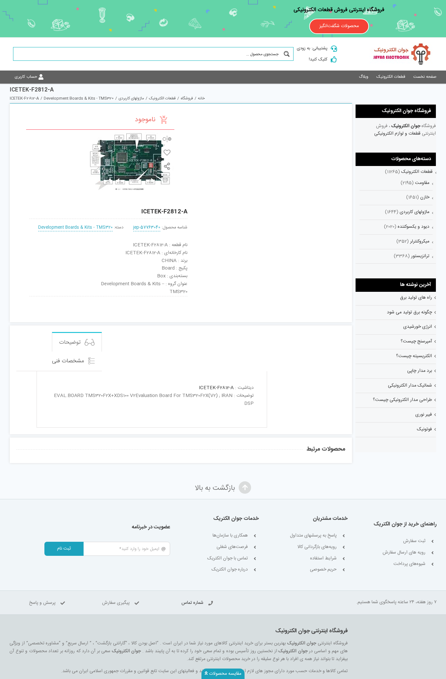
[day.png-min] (76, 299)
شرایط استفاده (323, 558)
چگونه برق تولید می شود (409, 312)
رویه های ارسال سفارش (404, 552)
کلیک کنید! (318, 59)
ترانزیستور (420, 256)
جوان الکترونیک (405, 126)
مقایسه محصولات (224, 674)
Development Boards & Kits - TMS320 (75, 227)
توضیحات (70, 342)
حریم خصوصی (323, 569)
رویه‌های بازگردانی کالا (317, 547)
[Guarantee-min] (44, 299)
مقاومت (422, 183)
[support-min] (140, 299)
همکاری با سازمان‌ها (230, 535)
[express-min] (172, 299)
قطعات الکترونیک (417, 172)
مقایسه (167, 138)
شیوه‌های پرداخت (409, 564)
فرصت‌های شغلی (232, 547)
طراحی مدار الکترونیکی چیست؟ (402, 400)
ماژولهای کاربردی (414, 212)
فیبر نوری (423, 415)
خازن (424, 197)
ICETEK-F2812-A (216, 388)
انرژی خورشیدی (417, 327)
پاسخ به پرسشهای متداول (313, 535)
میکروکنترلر (419, 241)
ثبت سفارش (414, 541)
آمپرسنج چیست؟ (416, 341)
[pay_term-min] (108, 299)
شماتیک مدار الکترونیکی (410, 385)
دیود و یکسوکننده (413, 227)
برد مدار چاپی (419, 371)
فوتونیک (424, 429)
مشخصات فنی (69, 361)
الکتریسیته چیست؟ (414, 356)
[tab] (77, 342)
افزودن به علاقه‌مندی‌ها (167, 152)
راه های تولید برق (416, 298)
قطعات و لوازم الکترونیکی (397, 134)
